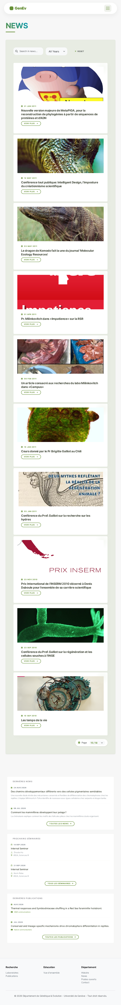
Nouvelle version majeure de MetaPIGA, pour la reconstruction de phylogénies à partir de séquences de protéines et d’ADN (59, 114)
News (84, 976)
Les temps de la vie (34, 720)
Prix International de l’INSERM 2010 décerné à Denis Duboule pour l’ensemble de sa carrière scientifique (56, 585)
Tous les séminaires (59, 883)
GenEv (20, 8)
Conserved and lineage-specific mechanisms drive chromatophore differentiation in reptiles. (60, 926)
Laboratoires (12, 972)
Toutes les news (59, 824)
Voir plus (29, 123)
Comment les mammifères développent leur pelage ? (38, 812)
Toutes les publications (59, 937)
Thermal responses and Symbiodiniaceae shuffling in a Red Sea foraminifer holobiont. (56, 908)
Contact (85, 982)
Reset (80, 51)
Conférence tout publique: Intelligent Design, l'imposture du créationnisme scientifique (59, 184)
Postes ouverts (88, 979)
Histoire (85, 972)
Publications (12, 976)
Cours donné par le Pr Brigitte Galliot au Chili (51, 451)
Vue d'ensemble (51, 972)
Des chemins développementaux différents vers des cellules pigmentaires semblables (56, 791)
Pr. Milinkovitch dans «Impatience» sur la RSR (52, 318)
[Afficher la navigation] (107, 8)
